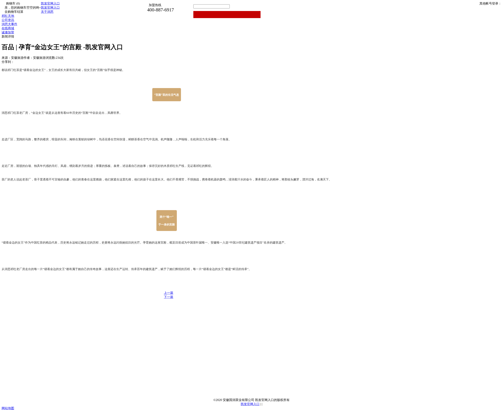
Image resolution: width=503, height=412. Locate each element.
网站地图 (8, 408)
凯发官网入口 (50, 3)
